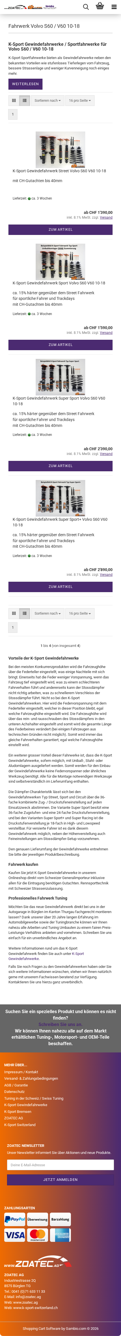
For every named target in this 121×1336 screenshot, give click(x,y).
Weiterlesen (25, 84)
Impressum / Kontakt (21, 1072)
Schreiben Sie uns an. (61, 1024)
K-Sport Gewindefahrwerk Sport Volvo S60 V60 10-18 (59, 283)
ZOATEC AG (13, 1118)
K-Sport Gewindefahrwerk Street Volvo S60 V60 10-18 (59, 171)
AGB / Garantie (16, 1085)
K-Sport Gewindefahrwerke (25, 1105)
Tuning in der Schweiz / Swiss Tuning (33, 1098)
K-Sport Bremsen (17, 1111)
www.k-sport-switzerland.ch (35, 1308)
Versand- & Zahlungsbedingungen (31, 1078)
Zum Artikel (61, 230)
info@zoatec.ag (28, 1297)
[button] (13, 100)
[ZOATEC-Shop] (28, 7)
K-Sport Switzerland (19, 1125)
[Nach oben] (105, 1327)
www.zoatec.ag (25, 1302)
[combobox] (47, 100)
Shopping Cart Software (41, 1328)
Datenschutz (14, 1092)
